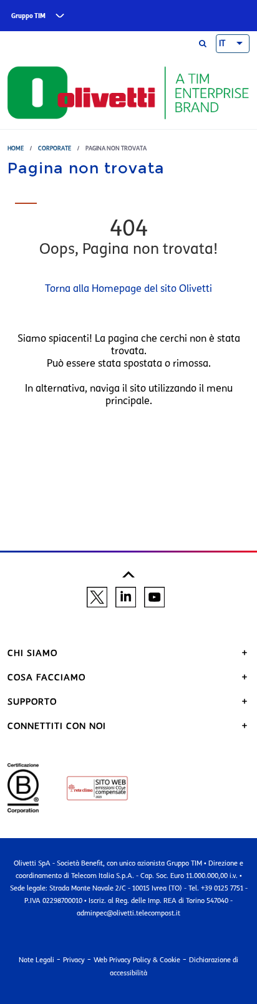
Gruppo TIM (28, 16)
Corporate (54, 148)
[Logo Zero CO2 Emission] (84, 787)
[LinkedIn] (125, 596)
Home (15, 148)
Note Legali (36, 959)
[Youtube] (154, 596)
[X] (97, 596)
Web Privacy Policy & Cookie (137, 959)
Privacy (74, 959)
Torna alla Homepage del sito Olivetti (128, 288)
